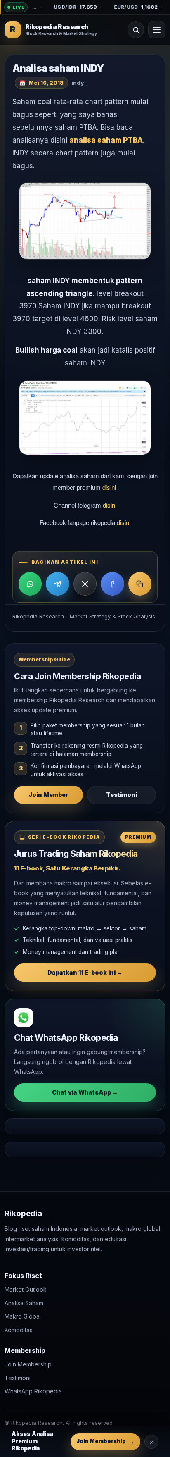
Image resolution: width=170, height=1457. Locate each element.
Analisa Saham (24, 1302)
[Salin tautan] (139, 583)
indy (77, 82)
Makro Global (23, 1316)
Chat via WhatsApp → (85, 1092)
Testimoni (121, 794)
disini (110, 487)
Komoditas (19, 1329)
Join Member (48, 794)
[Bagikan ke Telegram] (57, 583)
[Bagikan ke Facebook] (112, 583)
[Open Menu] (156, 29)
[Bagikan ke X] (85, 583)
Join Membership (28, 1364)
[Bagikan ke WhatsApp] (30, 583)
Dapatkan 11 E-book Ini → (85, 972)
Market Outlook (26, 1289)
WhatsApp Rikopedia (33, 1391)
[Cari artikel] (136, 29)
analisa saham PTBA (106, 140)
